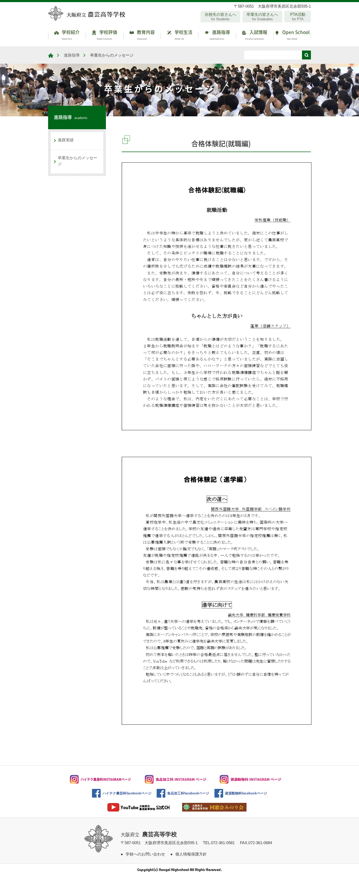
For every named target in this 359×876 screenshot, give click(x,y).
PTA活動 (297, 16)
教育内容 (145, 34)
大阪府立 (149, 834)
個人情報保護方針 (191, 854)
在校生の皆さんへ (220, 16)
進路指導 (219, 34)
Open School (295, 34)
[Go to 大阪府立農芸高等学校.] (50, 55)
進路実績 (66, 140)
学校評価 (107, 34)
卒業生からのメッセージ (77, 161)
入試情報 (256, 34)
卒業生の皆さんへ (262, 16)
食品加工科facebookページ (188, 793)
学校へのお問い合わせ (145, 854)
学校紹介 (70, 34)
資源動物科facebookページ (246, 793)
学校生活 (182, 34)
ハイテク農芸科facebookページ (126, 793)
